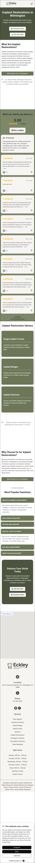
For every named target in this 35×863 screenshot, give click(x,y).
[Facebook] (15, 708)
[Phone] (17, 693)
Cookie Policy (9, 789)
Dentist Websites (19, 785)
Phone (17, 698)
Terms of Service (25, 787)
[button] (17, 500)
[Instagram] (19, 708)
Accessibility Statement (23, 789)
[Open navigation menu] (31, 4)
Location (17, 682)
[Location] (17, 677)
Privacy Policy (13, 787)
